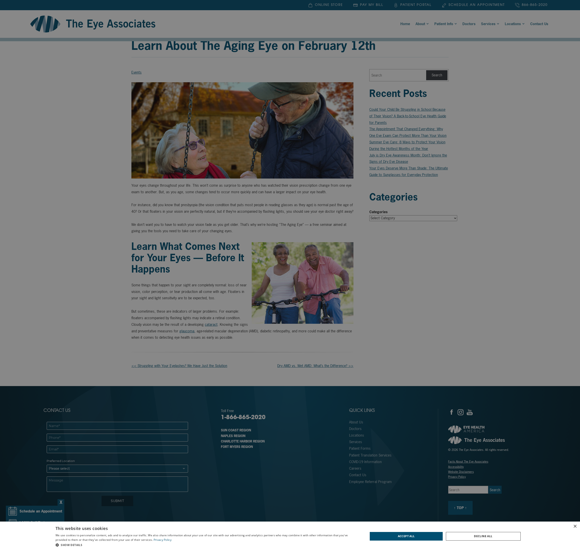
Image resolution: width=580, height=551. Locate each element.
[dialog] (290, 536)
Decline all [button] (483, 536)
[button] (207, 545)
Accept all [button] (406, 536)
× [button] (575, 526)
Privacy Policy (163, 540)
